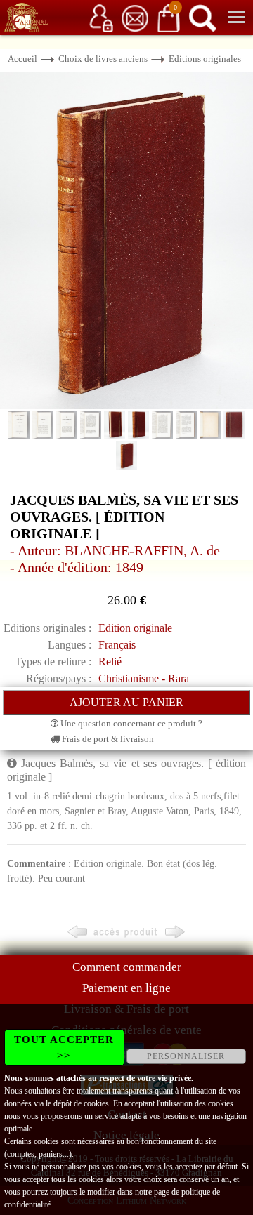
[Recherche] (202, 17)
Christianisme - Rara (143, 678)
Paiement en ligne (126, 988)
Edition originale (135, 628)
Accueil (22, 58)
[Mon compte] (101, 17)
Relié (110, 662)
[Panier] (169, 17)
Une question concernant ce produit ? (130, 723)
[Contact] (135, 17)
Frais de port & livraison (107, 738)
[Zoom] (126, 239)
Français (117, 645)
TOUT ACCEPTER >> (64, 1047)
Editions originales (205, 58)
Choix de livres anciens (103, 58)
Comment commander (126, 967)
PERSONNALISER (186, 1056)
